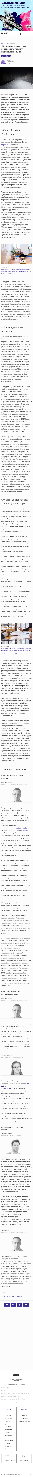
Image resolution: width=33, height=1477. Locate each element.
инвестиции (11, 1296)
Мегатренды (8, 1429)
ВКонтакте (10, 1456)
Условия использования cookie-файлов (13, 1399)
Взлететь (8, 1438)
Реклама (24, 1415)
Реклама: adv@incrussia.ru (16, 1379)
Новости (8, 1426)
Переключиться (8, 1440)
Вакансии (24, 1418)
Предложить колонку (24, 1421)
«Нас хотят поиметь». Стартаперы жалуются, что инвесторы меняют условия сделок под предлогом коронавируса (16, 651)
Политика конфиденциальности (11, 1396)
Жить (8, 1443)
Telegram (25, 1460)
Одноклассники (10, 1460)
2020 (3, 1296)
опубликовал (6, 144)
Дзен (25, 1456)
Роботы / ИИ (8, 1418)
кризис (19, 1296)
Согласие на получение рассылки (11, 1402)
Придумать (8, 1432)
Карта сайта (5, 1387)
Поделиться (8, 1446)
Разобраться (5, 43)
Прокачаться (8, 1424)
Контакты (24, 1413)
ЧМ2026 (8, 1421)
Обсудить (8, 1413)
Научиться (8, 1449)
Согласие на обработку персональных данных (15, 1393)
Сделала (8, 1415)
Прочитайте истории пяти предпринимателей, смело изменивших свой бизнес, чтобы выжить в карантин (16, 271)
